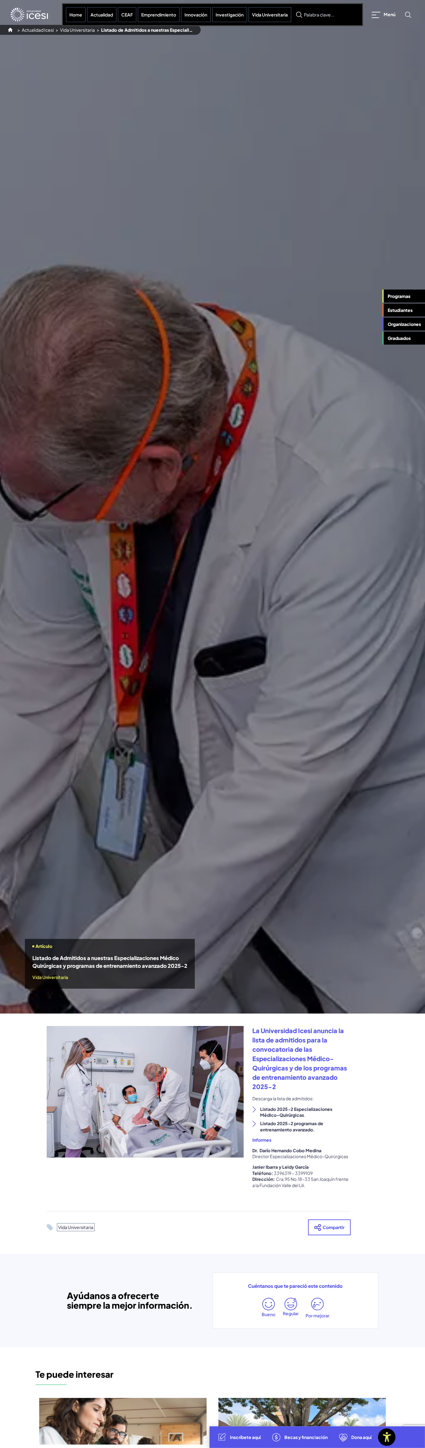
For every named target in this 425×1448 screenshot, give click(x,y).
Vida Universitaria (270, 14)
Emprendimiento (158, 14)
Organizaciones (404, 324)
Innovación (195, 14)
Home (75, 14)
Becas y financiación (306, 1437)
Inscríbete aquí (245, 1437)
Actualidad (102, 14)
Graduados (399, 338)
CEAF (127, 14)
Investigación (230, 14)
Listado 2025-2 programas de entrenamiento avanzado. (291, 1126)
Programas (399, 296)
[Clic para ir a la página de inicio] (29, 15)
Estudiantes (400, 310)
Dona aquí (361, 1437)
